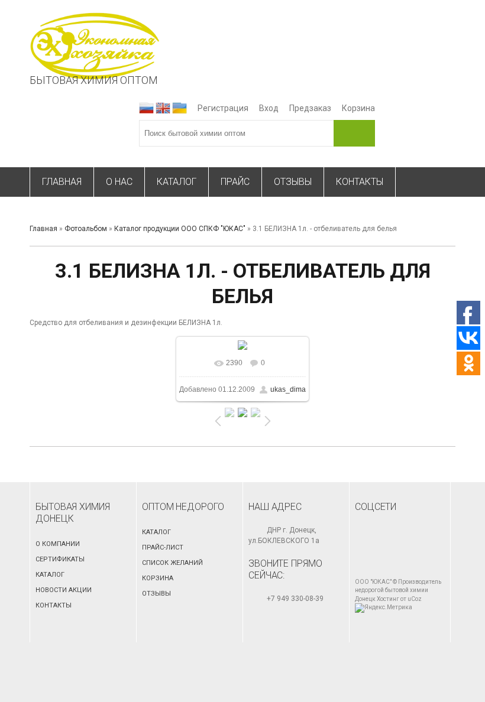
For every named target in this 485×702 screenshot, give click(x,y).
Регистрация (223, 108)
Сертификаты (60, 559)
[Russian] (146, 108)
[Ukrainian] (179, 108)
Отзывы (156, 593)
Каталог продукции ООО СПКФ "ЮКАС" (179, 229)
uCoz (415, 599)
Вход (269, 108)
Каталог (49, 574)
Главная (43, 229)
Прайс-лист (162, 547)
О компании (57, 544)
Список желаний (172, 563)
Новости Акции (63, 590)
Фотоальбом (85, 229)
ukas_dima (288, 389)
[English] (163, 108)
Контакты (53, 605)
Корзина (358, 108)
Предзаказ (310, 108)
